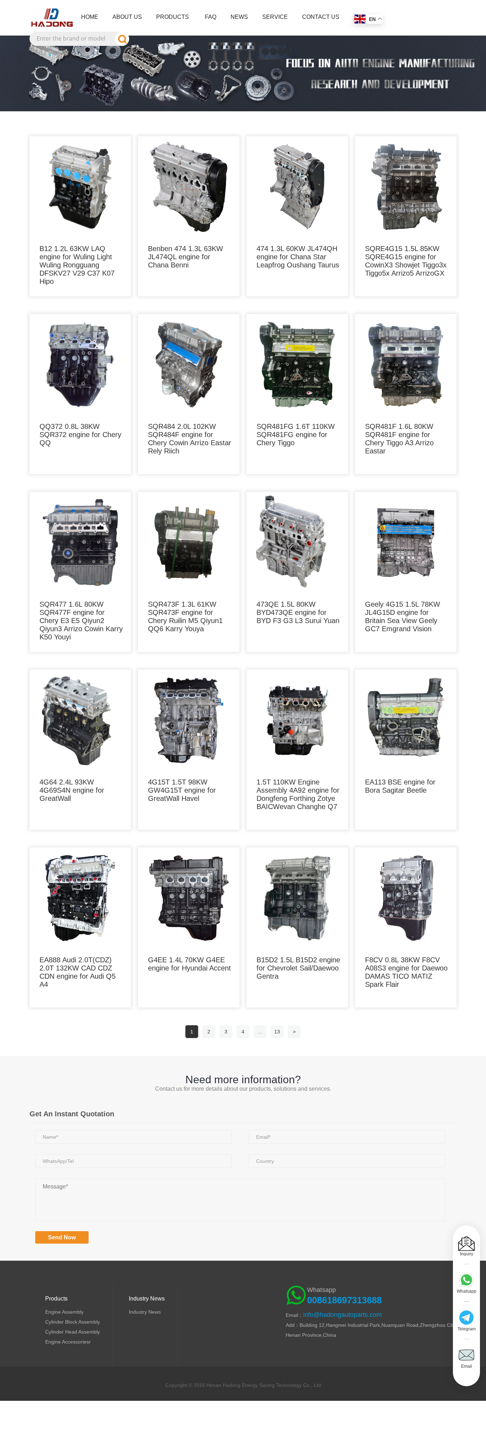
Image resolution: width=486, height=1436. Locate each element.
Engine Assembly (64, 1312)
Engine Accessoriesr (68, 1342)
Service (275, 17)
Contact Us (320, 17)
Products (172, 17)
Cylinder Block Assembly (72, 1322)
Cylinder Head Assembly (72, 1332)
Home (89, 17)
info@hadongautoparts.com (342, 1314)
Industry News (145, 1312)
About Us (127, 17)
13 (277, 1032)
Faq (210, 17)
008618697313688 (344, 1300)
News (239, 17)
